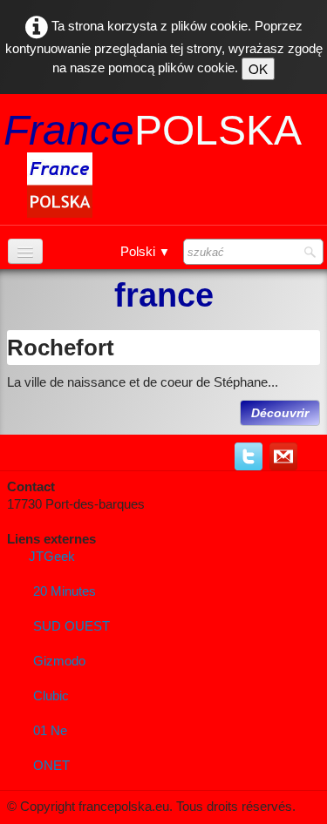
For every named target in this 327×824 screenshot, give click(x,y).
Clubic (51, 695)
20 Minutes (64, 591)
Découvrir (280, 413)
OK (258, 68)
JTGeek (52, 556)
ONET (51, 765)
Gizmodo (59, 660)
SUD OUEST (71, 625)
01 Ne (50, 730)
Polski (145, 251)
